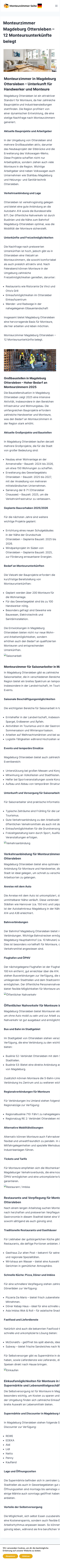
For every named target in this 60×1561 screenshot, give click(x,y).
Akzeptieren (10, 1556)
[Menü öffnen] (56, 6)
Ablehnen (26, 1556)
